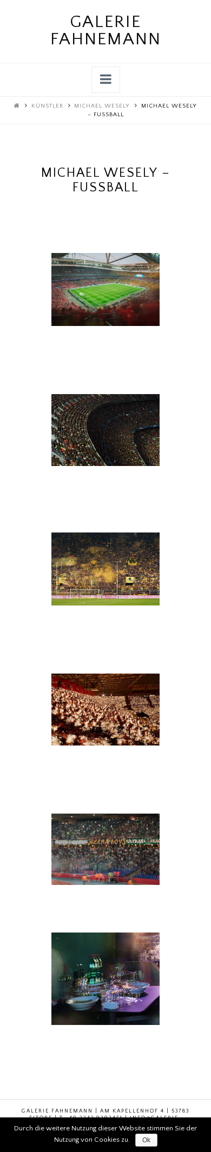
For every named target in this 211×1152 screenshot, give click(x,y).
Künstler (47, 106)
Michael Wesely (102, 106)
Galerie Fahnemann (105, 31)
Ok (146, 1140)
